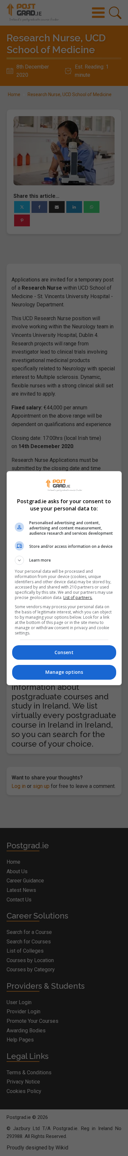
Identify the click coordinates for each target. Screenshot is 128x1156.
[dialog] (64, 578)
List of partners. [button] (78, 597)
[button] (64, 560)
